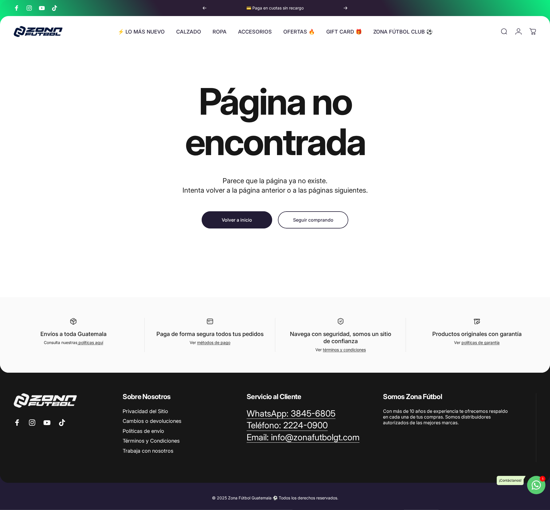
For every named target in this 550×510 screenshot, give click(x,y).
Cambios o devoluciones (152, 421)
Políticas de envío (143, 431)
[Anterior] (204, 8)
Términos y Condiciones (151, 441)
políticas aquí (90, 342)
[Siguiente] (345, 8)
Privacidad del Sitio (145, 411)
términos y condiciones (344, 349)
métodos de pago (213, 342)
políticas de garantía (480, 342)
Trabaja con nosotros (148, 451)
